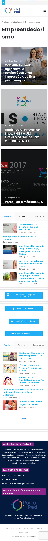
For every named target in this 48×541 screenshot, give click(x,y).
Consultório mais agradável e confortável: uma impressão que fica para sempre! (20, 72)
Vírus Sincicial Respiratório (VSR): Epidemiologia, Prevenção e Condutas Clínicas (31, 250)
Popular (22, 216)
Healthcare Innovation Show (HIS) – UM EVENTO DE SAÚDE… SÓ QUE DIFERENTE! (22, 135)
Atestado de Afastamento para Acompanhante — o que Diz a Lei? (31, 356)
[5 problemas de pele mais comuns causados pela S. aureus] (10, 264)
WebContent (31, 536)
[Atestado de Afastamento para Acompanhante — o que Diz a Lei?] (10, 356)
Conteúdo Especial (16, 22)
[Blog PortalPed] (12, 10)
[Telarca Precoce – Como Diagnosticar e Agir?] (10, 405)
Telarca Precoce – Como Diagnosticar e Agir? (30, 403)
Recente (7, 216)
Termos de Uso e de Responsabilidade (18, 483)
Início (6, 22)
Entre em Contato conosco (13, 475)
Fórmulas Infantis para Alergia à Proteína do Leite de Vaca (31, 368)
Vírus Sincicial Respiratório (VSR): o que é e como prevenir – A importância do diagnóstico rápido (32, 277)
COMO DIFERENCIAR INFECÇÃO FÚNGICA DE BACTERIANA (29, 227)
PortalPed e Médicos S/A (24, 202)
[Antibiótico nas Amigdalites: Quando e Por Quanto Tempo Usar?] (10, 381)
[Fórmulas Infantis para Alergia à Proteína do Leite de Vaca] (10, 368)
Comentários (38, 216)
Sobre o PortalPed (9, 479)
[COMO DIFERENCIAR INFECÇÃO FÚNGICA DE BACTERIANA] (10, 228)
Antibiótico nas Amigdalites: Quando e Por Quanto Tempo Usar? (31, 380)
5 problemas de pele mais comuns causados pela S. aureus (31, 264)
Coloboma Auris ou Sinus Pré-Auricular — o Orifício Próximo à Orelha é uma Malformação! (23, 392)
